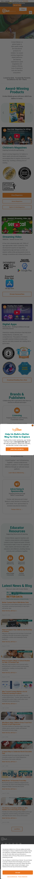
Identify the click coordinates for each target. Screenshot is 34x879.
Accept (17, 872)
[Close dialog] (33, 425)
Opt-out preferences (12, 876)
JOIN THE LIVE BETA (17, 449)
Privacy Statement (22, 876)
